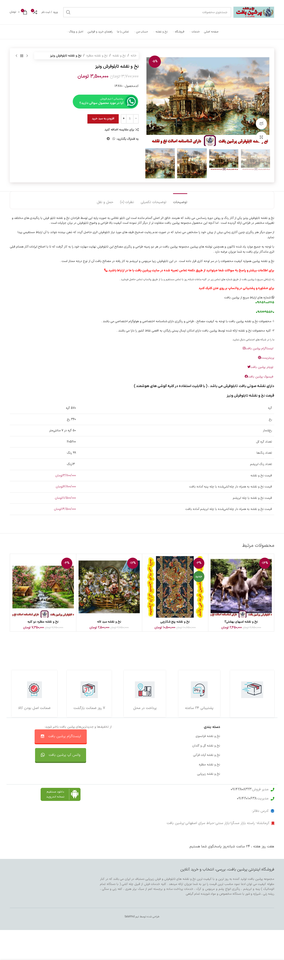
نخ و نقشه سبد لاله (109, 621)
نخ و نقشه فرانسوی (208, 736)
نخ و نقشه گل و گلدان (206, 745)
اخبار (271, 745)
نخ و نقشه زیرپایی (208, 774)
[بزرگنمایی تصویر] (261, 137)
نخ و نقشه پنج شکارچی (175, 621)
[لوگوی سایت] (253, 12)
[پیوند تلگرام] (108, 139)
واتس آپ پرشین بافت (64, 755)
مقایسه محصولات (154, 764)
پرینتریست (267, 357)
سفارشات (160, 745)
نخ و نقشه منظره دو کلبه (43, 621)
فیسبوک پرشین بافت (261, 376)
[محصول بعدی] (16, 55)
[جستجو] (68, 12)
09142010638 (246, 798)
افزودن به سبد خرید (103, 118)
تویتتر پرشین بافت (262, 367)
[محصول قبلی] (27, 55)
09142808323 (241, 789)
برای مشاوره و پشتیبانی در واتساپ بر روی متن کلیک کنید (236, 288)
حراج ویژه (268, 764)
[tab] (180, 200)
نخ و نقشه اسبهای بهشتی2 (241, 621)
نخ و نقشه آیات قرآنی (206, 755)
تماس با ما (159, 736)
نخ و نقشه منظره (97, 55)
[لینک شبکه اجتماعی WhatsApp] (113, 139)
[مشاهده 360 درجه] (261, 123)
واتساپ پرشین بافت (153, 755)
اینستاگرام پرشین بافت (259, 348)
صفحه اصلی (266, 736)
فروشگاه (269, 755)
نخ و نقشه (119, 55)
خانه (133, 55)
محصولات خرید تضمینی (259, 774)
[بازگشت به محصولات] (21, 55)
